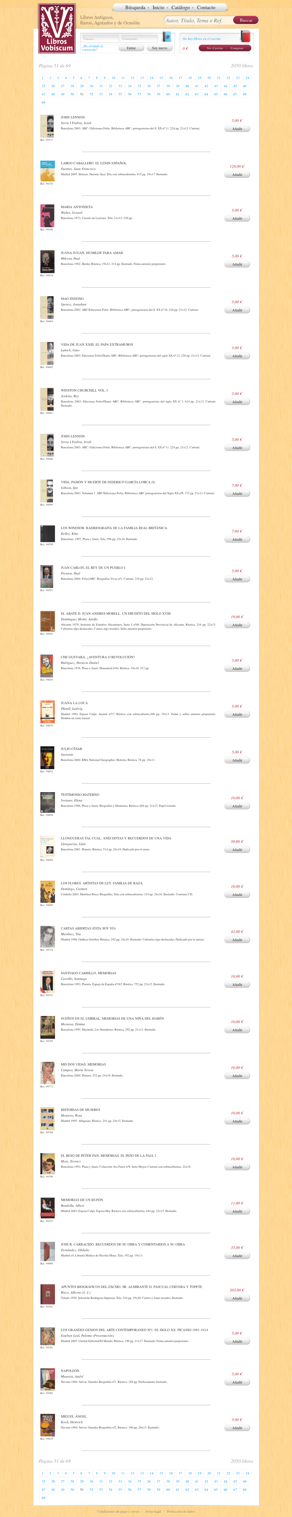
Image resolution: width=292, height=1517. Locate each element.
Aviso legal (153, 1511)
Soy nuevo (159, 47)
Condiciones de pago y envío (118, 1511)
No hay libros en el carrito (202, 38)
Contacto (206, 7)
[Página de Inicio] (57, 28)
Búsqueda (135, 7)
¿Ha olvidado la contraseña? (92, 48)
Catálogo (181, 7)
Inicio (158, 7)
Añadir (237, 128)
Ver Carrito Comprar (225, 48)
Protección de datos (181, 1511)
